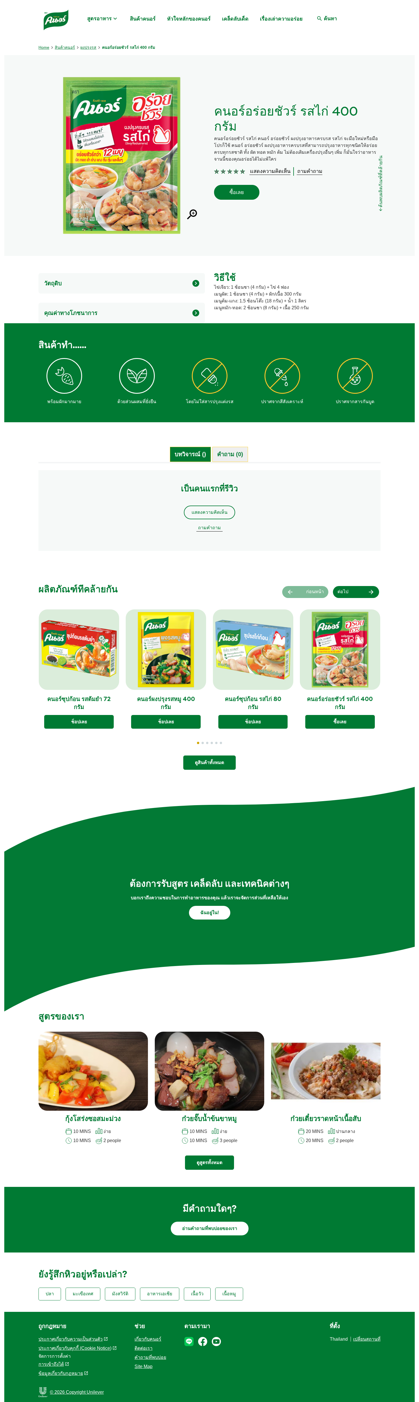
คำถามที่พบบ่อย (150, 1357)
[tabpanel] (209, 513)
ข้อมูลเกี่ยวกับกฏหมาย (60, 1373)
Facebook (202, 1341)
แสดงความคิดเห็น (209, 512)
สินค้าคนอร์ (143, 19)
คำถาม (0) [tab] (230, 454)
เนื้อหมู (229, 1293)
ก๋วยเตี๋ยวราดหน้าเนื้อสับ (325, 1119)
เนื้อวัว (197, 1293)
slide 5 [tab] (216, 743)
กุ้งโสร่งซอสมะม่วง (93, 1119)
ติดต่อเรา (143, 1348)
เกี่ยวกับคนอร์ (148, 1339)
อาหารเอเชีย (159, 1293)
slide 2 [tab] (203, 743)
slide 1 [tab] (198, 743)
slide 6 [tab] (221, 743)
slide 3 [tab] (207, 743)
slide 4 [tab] (212, 743)
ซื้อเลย (236, 192)
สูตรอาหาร (99, 18)
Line (189, 1341)
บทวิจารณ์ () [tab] (190, 454)
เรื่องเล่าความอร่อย (281, 19)
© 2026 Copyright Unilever (77, 1392)
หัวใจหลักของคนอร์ (189, 19)
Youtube (216, 1341)
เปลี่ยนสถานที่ (367, 1339)
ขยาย (192, 214)
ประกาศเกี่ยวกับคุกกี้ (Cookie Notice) (74, 1348)
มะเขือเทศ (83, 1293)
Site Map (143, 1366)
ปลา (50, 1293)
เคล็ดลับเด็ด (235, 19)
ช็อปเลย (79, 721)
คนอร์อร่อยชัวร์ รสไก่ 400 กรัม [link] (128, 47)
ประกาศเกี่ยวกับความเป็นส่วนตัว (70, 1339)
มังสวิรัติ (120, 1293)
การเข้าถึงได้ (51, 1364)
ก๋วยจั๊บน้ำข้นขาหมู (209, 1119)
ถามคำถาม (209, 527)
